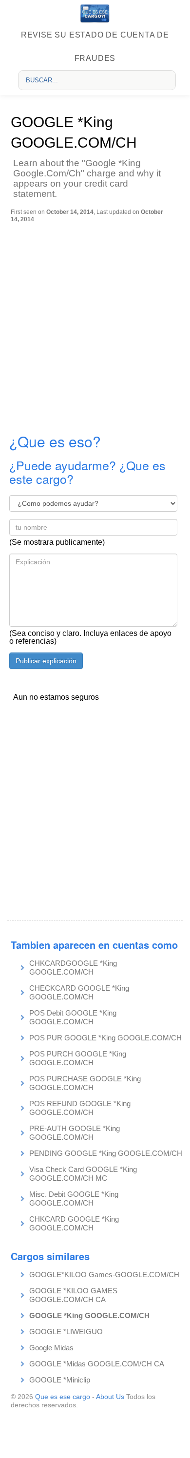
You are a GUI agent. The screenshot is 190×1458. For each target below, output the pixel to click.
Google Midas (51, 1347)
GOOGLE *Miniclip (59, 1380)
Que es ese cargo (62, 1396)
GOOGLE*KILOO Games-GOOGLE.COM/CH (104, 1274)
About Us (110, 1396)
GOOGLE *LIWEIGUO (66, 1331)
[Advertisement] (95, 323)
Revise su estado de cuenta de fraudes (95, 46)
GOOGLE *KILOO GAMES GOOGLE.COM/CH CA (73, 1295)
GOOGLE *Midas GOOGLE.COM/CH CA (96, 1364)
